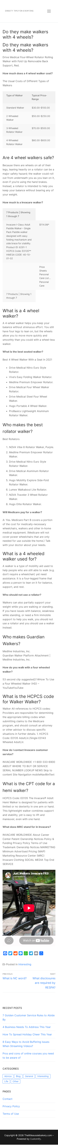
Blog (18, 1076)
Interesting (24, 964)
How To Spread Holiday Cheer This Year (27, 1034)
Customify (35, 1138)
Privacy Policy (11, 1106)
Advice (8, 1076)
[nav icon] (49, 11)
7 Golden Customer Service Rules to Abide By (29, 1017)
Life (6, 1081)
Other (16, 1081)
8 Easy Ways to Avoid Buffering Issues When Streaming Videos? (26, 1044)
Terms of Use (11, 1113)
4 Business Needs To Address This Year (27, 1027)
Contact (7, 1098)
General (29, 1076)
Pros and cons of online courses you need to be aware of (28, 1055)
